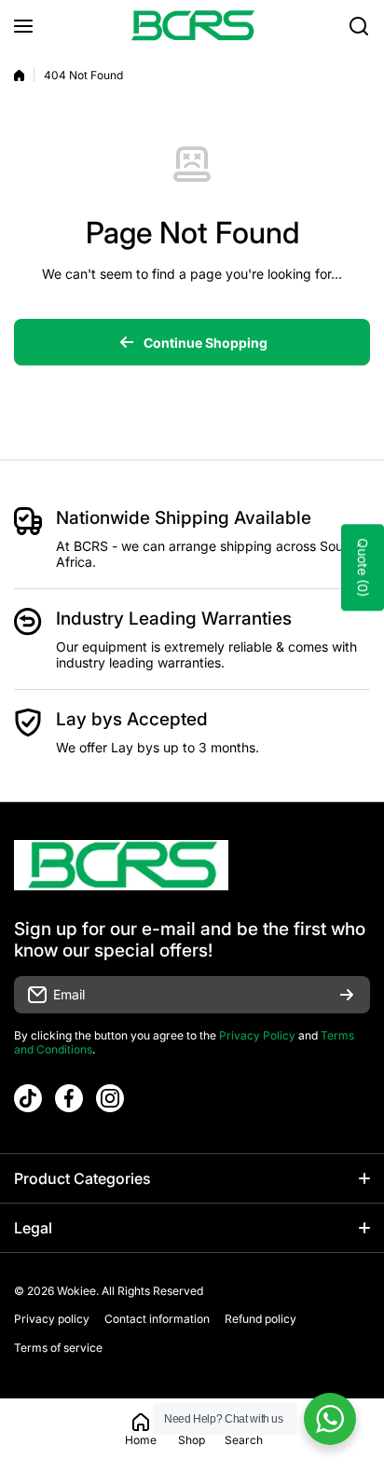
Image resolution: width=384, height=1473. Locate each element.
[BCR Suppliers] (192, 25)
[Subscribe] (346, 994)
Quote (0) (363, 568)
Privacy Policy (257, 1035)
